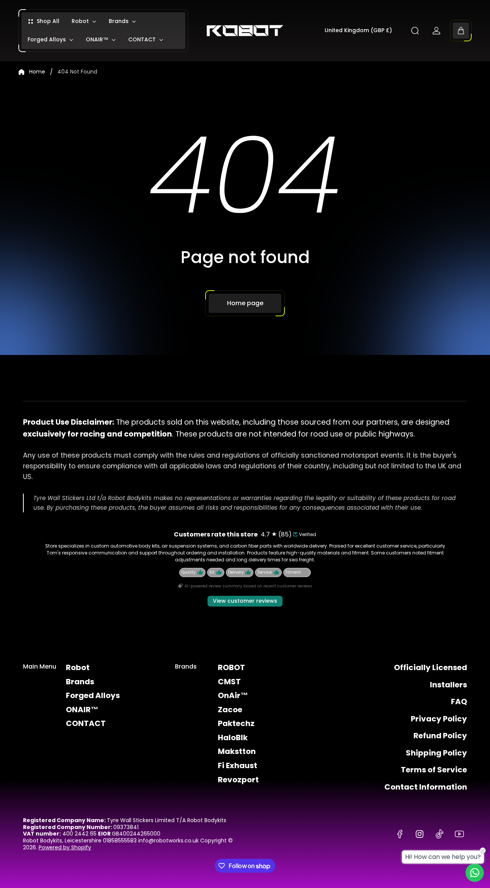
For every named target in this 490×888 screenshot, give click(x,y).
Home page (245, 303)
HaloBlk (233, 737)
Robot (78, 667)
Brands (80, 681)
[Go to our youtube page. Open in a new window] (459, 834)
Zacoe (230, 709)
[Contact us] (475, 872)
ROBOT (231, 667)
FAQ (459, 701)
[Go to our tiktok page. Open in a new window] (439, 834)
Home (37, 72)
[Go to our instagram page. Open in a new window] (419, 834)
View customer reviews (245, 601)
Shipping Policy (436, 752)
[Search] (415, 30)
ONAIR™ (82, 709)
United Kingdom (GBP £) (358, 30)
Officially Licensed (430, 667)
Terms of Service (434, 769)
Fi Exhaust (237, 765)
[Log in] (436, 30)
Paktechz (236, 723)
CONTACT (86, 723)
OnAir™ (233, 695)
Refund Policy (440, 735)
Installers (448, 684)
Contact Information (425, 787)
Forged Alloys (93, 695)
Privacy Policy (439, 718)
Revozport (238, 779)
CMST (229, 681)
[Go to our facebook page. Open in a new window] (399, 834)
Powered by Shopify (65, 847)
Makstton (237, 751)
